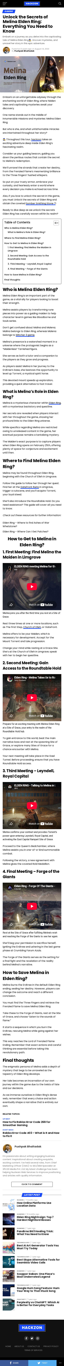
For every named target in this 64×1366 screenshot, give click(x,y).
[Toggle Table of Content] (54, 222)
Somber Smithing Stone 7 (41, 203)
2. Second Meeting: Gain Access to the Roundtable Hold (28, 257)
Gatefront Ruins (29, 487)
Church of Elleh (32, 627)
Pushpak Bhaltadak (24, 51)
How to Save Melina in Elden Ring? (23, 274)
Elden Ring (55, 403)
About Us (19, 1346)
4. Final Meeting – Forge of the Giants (28, 268)
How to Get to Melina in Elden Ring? (24, 243)
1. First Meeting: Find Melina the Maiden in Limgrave (29, 249)
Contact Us (34, 1346)
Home (8, 1346)
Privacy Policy (50, 1346)
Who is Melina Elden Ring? (18, 227)
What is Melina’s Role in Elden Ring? (26, 232)
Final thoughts (12, 279)
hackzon (36, 139)
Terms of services (33, 1350)
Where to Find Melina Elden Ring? (22, 238)
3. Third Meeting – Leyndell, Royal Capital (30, 264)
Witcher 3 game (25, 335)
